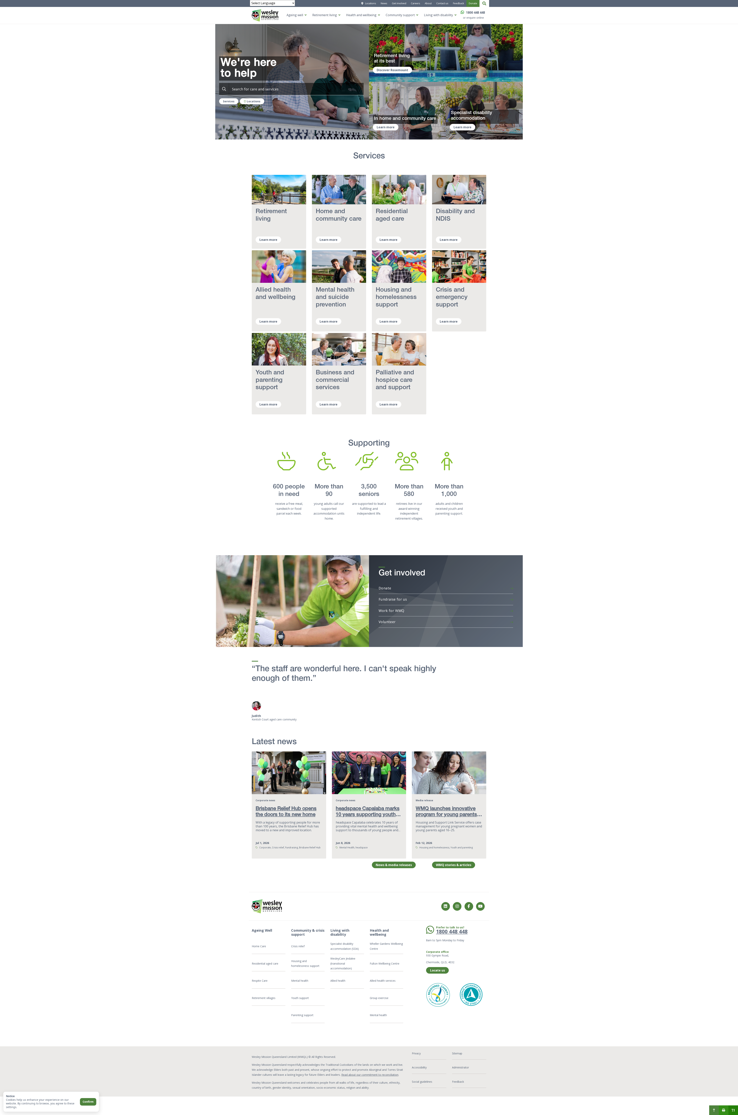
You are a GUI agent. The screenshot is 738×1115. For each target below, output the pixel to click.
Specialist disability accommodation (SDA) (344, 946)
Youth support (300, 998)
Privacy (416, 1053)
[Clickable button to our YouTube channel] (480, 906)
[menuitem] (714, 1110)
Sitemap (457, 1053)
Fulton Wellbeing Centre (385, 963)
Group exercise (379, 998)
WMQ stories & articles (453, 865)
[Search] (484, 3)
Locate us (437, 970)
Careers (415, 3)
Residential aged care (265, 963)
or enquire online (473, 17)
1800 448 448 (475, 12)
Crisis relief (298, 946)
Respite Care (260, 980)
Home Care (259, 946)
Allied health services (383, 980)
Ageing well (295, 15)
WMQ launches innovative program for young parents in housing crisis (446, 815)
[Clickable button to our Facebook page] (457, 906)
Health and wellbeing (361, 15)
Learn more (386, 127)
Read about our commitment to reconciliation (369, 1075)
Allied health (337, 980)
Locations (370, 3)
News (384, 3)
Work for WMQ (391, 610)
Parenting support (302, 1015)
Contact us (442, 3)
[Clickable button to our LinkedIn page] (445, 906)
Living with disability (438, 15)
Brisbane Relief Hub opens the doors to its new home (286, 811)
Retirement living (324, 15)
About (428, 3)
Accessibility (419, 1067)
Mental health (299, 980)
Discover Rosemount (392, 70)
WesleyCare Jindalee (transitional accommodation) (342, 963)
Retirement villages (263, 998)
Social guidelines (422, 1081)
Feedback (458, 3)
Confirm (88, 1101)
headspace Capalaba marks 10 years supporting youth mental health (368, 815)
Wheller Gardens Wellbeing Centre (386, 946)
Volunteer (387, 621)
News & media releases (394, 865)
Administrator (460, 1067)
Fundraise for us (393, 599)
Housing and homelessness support (305, 963)
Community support (400, 15)
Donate (473, 3)
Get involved (399, 3)
